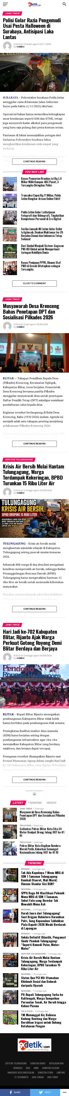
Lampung (61, 1072)
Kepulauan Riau (56, 1063)
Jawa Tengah (38, 1077)
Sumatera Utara (45, 1072)
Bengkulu (17, 1068)
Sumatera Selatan (50, 1068)
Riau (28, 1068)
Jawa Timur (52, 1077)
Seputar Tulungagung (16, 1063)
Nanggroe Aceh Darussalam (21, 1072)
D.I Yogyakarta (21, 1077)
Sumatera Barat (38, 1063)
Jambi (36, 1068)
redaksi (20, 46)
